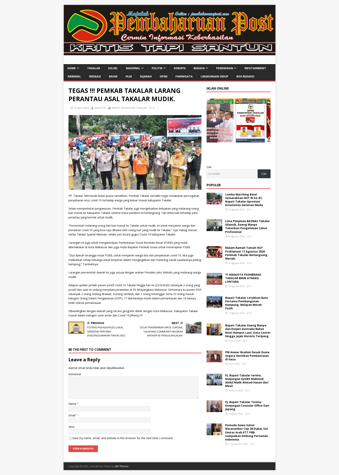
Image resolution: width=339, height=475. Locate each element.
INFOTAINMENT (255, 68)
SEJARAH (146, 76)
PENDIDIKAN (224, 68)
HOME (71, 68)
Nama (72, 404)
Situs (71, 427)
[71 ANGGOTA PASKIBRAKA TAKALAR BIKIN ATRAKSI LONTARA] (214, 282)
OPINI (163, 76)
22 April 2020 (81, 108)
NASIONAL (133, 68)
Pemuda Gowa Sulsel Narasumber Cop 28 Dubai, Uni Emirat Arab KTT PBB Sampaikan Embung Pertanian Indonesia (246, 432)
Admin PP (100, 108)
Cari (209, 167)
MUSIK (113, 76)
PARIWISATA (184, 76)
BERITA (116, 108)
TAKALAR (93, 68)
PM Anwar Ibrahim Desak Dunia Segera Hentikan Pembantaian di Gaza (247, 355)
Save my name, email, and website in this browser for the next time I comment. (122, 438)
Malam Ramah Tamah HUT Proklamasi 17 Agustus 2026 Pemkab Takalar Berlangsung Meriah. (246, 253)
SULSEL (113, 68)
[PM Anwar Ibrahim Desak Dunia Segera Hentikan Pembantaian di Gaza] (214, 360)
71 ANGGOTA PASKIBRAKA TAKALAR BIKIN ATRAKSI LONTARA (243, 278)
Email (72, 415)
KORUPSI (180, 68)
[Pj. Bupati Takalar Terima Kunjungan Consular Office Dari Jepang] (214, 410)
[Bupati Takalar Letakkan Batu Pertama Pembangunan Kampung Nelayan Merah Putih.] (214, 305)
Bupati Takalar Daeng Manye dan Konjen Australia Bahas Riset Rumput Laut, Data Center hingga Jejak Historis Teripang (248, 330)
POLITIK (157, 68)
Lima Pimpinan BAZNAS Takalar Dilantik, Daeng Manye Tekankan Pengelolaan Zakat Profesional (247, 226)
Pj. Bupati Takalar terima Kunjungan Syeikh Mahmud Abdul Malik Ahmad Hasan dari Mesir (246, 380)
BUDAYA (199, 68)
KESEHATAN (128, 108)
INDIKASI (95, 76)
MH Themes (121, 466)
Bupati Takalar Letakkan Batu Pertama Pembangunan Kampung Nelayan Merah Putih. (246, 303)
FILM (129, 76)
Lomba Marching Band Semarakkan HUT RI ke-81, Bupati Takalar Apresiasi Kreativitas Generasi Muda (244, 200)
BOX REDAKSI (245, 76)
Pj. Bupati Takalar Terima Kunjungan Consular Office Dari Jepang (247, 405)
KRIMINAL (74, 76)
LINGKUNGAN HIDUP (214, 76)
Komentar (74, 374)
